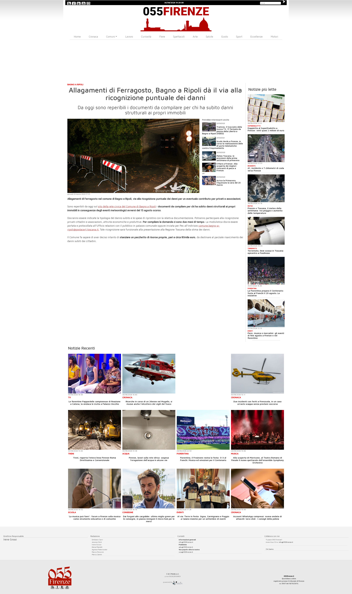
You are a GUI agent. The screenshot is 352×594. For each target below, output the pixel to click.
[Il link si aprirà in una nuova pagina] (177, 582)
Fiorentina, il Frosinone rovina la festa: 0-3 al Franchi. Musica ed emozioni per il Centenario (203, 458)
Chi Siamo (270, 549)
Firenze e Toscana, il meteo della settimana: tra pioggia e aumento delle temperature (265, 210)
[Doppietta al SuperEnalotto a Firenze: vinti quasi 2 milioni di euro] (266, 108)
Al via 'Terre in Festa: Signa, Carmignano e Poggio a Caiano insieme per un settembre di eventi (203, 517)
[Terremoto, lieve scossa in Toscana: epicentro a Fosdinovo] (266, 231)
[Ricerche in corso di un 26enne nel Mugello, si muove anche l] (148, 373)
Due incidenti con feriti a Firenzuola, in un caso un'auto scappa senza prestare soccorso (257, 402)
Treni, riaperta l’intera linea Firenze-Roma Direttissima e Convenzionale (94, 458)
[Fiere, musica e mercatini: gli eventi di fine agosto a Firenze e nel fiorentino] (266, 313)
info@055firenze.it (186, 542)
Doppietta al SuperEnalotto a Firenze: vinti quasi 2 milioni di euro (266, 129)
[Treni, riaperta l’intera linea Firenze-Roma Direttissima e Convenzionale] (94, 430)
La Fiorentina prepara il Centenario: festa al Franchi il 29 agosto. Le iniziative (266, 293)
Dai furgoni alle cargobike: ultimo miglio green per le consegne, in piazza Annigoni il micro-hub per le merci (149, 518)
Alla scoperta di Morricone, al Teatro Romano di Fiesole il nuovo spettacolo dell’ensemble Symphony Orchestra (257, 460)
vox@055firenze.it (186, 552)
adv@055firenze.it (186, 547)
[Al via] (203, 488)
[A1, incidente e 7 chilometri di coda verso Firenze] (266, 148)
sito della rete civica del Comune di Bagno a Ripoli (127, 206)
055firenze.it (289, 576)
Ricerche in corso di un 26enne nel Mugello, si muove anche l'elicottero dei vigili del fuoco (149, 402)
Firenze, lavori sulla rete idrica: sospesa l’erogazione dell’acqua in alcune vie (149, 458)
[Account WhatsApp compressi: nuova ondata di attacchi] (257, 488)
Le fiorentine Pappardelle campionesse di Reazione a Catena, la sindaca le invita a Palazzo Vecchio (94, 402)
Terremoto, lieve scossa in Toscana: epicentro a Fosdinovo (266, 251)
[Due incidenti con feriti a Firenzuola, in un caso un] (257, 373)
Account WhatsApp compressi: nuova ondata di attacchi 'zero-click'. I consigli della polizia (257, 517)
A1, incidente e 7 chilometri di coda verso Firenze (266, 169)
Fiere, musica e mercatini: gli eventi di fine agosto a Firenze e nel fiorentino (266, 335)
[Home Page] (176, 18)
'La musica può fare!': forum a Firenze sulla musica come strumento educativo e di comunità (94, 517)
